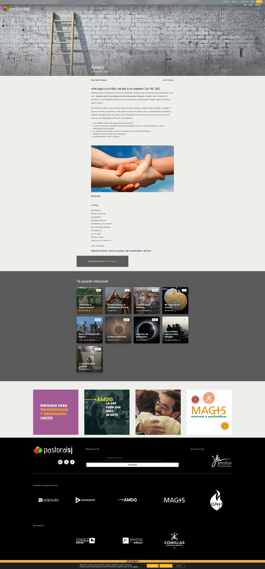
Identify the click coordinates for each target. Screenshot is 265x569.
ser (245, 5)
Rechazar (166, 566)
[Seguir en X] (66, 462)
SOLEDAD (120, 251)
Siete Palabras (168, 80)
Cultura (234, 1)
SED (127, 251)
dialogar (258, 5)
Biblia (253, 1)
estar (251, 5)
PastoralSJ (98, 72)
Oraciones (245, 1)
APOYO (112, 251)
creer (106, 72)
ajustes (135, 567)
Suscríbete (132, 465)
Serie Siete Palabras (99, 80)
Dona (259, 1)
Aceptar (152, 566)
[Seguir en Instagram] (60, 462)
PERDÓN (95, 251)
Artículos (226, 1)
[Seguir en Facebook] (72, 462)
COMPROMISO (135, 251)
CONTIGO (103, 251)
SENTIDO (147, 251)
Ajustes (179, 566)
